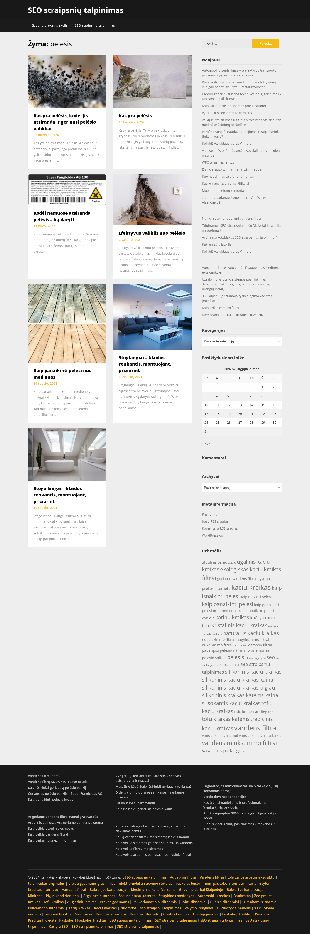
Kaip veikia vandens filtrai (48, 834)
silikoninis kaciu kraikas (253, 671)
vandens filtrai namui (220, 735)
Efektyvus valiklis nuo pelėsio (152, 233)
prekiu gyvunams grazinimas (91, 883)
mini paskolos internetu (224, 883)
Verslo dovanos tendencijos (224, 797)
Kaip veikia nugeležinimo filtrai (52, 840)
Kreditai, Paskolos (59, 920)
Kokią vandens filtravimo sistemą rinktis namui (152, 837)
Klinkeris (35, 895)
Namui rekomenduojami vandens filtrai (232, 218)
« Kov (206, 443)
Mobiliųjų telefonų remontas (224, 190)
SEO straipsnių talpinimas (75, 10)
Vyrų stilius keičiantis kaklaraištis (227, 113)
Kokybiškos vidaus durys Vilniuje (226, 143)
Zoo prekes (263, 895)
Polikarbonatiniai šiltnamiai (155, 901)
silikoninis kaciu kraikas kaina (237, 679)
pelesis (235, 657)
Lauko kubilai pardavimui (135, 803)
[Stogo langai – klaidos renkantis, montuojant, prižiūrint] (67, 454)
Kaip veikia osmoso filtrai (221, 308)
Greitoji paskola (206, 914)
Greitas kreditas (176, 914)
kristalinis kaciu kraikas (239, 625)
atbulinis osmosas (217, 562)
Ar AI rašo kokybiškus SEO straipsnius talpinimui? (239, 237)
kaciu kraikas (251, 587)
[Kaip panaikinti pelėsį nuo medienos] (67, 323)
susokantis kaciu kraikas (231, 703)
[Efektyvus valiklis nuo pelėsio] (152, 199)
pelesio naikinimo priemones (244, 650)
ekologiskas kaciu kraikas (250, 569)
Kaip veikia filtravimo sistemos (139, 849)
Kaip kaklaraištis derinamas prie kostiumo (234, 106)
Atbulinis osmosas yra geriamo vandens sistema (65, 822)
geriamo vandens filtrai (237, 578)
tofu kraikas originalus (46, 883)
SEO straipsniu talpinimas (145, 877)
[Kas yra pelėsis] (152, 81)
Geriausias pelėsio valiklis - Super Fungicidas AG (65, 793)
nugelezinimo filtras (219, 639)
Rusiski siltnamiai (224, 901)
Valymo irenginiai (199, 908)
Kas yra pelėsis (135, 116)
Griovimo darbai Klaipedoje (201, 889)
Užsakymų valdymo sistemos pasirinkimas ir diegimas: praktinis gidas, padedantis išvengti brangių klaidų (237, 284)
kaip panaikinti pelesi (227, 604)
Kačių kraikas (79, 908)
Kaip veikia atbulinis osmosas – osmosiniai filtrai (153, 854)
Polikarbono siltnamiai (46, 908)
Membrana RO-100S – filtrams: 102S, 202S (234, 315)
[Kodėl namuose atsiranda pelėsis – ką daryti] (67, 189)
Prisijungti (209, 514)
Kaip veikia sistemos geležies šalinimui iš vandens (154, 843)
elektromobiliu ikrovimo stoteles (145, 883)
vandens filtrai (256, 727)
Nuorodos (128, 908)
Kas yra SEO (58, 926)
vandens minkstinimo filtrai (239, 743)
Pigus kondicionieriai (63, 895)
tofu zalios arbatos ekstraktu (251, 877)
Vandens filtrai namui (44, 776)
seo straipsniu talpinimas (160, 908)
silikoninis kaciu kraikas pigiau (238, 687)
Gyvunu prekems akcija (50, 25)
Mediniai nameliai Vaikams (153, 889)
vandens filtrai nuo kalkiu (260, 735)
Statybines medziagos (176, 895)
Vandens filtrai (212, 877)
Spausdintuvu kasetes (137, 895)
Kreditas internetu (43, 889)
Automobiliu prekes (214, 895)
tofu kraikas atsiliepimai (254, 711)
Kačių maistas (105, 908)
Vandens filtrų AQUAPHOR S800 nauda (58, 782)
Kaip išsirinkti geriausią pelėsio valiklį (57, 787)
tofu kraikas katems (226, 718)
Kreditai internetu (145, 914)
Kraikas (34, 901)
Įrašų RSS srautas (215, 521)
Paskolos (262, 914)
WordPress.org (213, 535)
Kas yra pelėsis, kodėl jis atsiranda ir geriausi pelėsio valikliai (65, 122)
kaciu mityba (258, 883)
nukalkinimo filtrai (217, 645)
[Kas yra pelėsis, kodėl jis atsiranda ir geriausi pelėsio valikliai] (67, 81)
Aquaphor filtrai (183, 877)
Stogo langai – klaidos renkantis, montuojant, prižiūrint (60, 495)
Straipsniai (83, 914)
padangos (210, 650)
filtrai (209, 578)
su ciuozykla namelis (234, 908)
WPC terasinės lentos (218, 162)
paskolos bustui (188, 883)
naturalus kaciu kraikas (251, 633)
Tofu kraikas (54, 901)
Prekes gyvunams (114, 901)
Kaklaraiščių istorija (217, 244)
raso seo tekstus (57, 914)
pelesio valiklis (214, 657)
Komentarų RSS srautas (220, 528)
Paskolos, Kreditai (236, 914)
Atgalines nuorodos (99, 895)
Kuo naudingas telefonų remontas (228, 176)
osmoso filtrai (260, 645)
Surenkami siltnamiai (259, 901)
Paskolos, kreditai (91, 920)
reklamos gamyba (255, 658)
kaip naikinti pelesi (256, 596)
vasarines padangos (223, 750)
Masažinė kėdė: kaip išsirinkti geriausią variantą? (153, 786)
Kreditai (34, 920)
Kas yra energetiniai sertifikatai (225, 183)
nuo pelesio (240, 645)
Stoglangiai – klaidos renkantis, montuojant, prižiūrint (145, 364)
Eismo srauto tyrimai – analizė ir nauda (231, 169)
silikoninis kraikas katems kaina (240, 695)
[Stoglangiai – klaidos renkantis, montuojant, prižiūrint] (152, 316)
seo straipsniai (227, 664)
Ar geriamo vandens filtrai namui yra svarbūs (63, 816)
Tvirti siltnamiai (194, 901)
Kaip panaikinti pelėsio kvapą (51, 799)
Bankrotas (242, 895)
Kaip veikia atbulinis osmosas (51, 828)
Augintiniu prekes (81, 901)
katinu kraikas (232, 617)
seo (270, 657)
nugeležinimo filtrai (252, 639)
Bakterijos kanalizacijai (108, 889)
